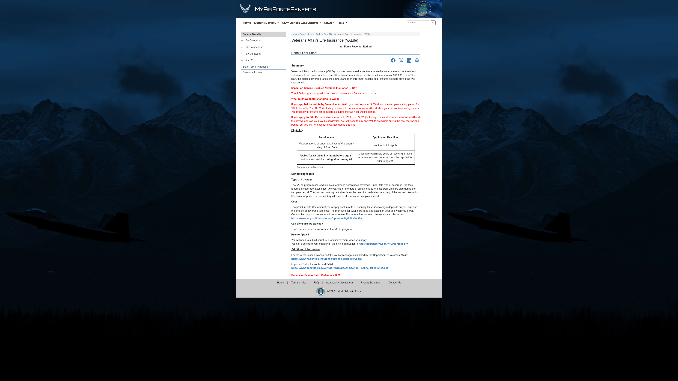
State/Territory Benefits (255, 66)
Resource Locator (253, 72)
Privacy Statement (371, 282)
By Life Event (253, 53)
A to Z (249, 60)
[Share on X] (401, 60)
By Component (254, 47)
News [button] (328, 22)
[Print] (417, 60)
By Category (253, 40)
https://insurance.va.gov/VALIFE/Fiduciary (382, 243)
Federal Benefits (252, 34)
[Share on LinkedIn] (409, 60)
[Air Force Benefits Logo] (245, 12)
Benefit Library (307, 33)
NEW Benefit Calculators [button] (300, 22)
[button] (263, 48)
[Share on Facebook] (393, 60)
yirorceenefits (285, 9)
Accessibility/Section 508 (340, 282)
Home (295, 33)
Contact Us (395, 282)
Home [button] (247, 22)
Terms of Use (299, 282)
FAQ (316, 282)
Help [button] (341, 22)
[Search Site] (433, 22)
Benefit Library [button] (265, 22)
